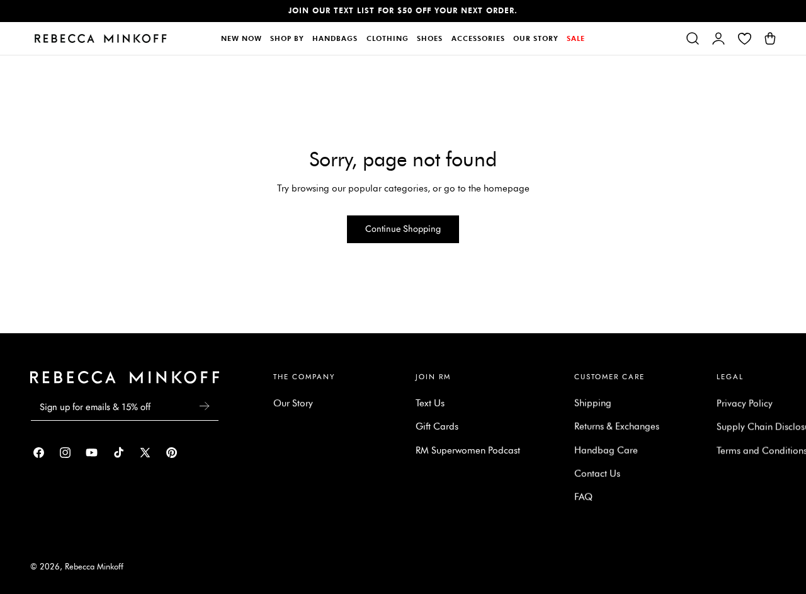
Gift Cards (437, 426)
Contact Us (597, 473)
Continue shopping (403, 228)
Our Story (293, 403)
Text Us (430, 403)
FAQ (583, 497)
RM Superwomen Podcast (468, 450)
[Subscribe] (204, 406)
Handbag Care (606, 450)
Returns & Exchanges (616, 426)
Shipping (592, 403)
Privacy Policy (745, 403)
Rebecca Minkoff (94, 566)
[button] (692, 38)
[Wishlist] (744, 38)
